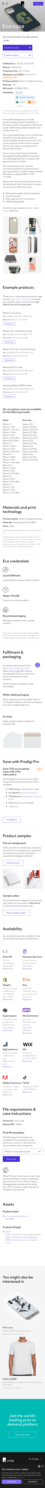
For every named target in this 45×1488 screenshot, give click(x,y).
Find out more (13, 862)
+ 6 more (19, 106)
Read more (21, 1477)
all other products (30, 792)
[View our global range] (37, 675)
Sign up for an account (21, 299)
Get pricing (9, 324)
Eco (32, 208)
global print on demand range (16, 668)
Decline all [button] (33, 1482)
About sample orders (16, 912)
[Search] (6, 3)
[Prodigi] (22, 3)
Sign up (38, 4)
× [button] (42, 1466)
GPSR (8, 1231)
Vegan (6, 210)
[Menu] (3, 3)
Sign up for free (22, 1434)
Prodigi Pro (12, 819)
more (16, 806)
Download (11, 1159)
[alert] (22, 1475)
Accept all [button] (11, 1482)
